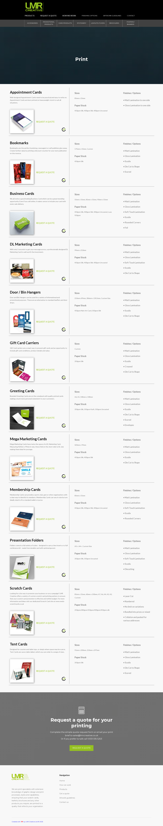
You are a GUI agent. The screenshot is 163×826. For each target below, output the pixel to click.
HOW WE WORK (69, 16)
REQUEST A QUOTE (45, 121)
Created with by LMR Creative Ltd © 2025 (27, 822)
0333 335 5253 (95, 739)
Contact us (63, 802)
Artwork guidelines (67, 798)
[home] (34, 5)
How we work (65, 785)
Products (29, 16)
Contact (131, 16)
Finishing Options (89, 16)
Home (62, 781)
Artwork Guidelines (112, 16)
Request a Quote (48, 16)
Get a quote (64, 794)
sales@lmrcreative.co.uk (85, 735)
